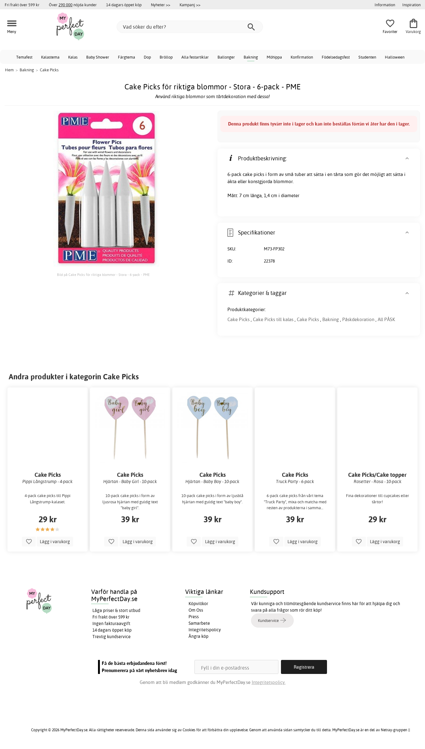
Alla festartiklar (195, 57)
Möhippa (274, 57)
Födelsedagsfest (336, 57)
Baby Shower (97, 57)
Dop (147, 57)
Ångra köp (198, 636)
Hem (9, 69)
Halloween (394, 57)
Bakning (251, 57)
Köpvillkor (198, 603)
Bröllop (166, 57)
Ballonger (226, 57)
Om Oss (196, 610)
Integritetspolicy (205, 630)
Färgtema (126, 57)
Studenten (367, 57)
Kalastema (50, 57)
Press (194, 616)
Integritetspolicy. (269, 682)
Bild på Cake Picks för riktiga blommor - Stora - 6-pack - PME (103, 275)
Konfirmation (302, 57)
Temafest (24, 57)
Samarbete (199, 623)
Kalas (72, 57)
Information (385, 4)
